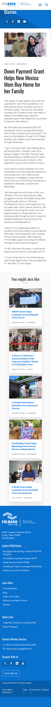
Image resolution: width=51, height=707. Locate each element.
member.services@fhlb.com (19, 649)
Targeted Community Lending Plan (19, 622)
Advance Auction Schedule (16, 570)
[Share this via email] (24, 21)
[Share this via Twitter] (7, 21)
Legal (24, 690)
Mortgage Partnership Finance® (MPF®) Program (22, 553)
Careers (6, 604)
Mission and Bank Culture (15, 600)
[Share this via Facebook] (13, 21)
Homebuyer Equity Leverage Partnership (22, 566)
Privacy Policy (35, 690)
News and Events (11, 596)
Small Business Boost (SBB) (16, 562)
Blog (5, 592)
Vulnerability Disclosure (7, 691)
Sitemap (45, 690)
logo (18, 519)
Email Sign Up (10, 673)
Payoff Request (10, 627)
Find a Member (10, 588)
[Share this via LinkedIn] (19, 21)
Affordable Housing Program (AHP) (20, 558)
